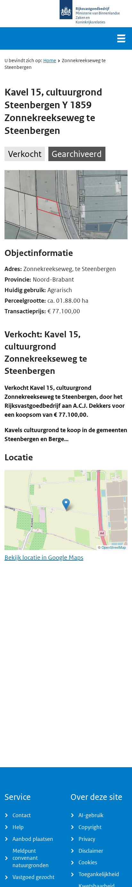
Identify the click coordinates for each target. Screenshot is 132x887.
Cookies (87, 862)
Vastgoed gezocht (33, 877)
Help (18, 827)
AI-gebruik (90, 815)
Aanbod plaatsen (32, 838)
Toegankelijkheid (98, 874)
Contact (21, 815)
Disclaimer (90, 850)
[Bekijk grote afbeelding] (66, 204)
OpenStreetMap (114, 547)
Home (49, 60)
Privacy (86, 838)
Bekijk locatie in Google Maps (43, 557)
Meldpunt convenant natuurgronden (30, 858)
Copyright (90, 827)
